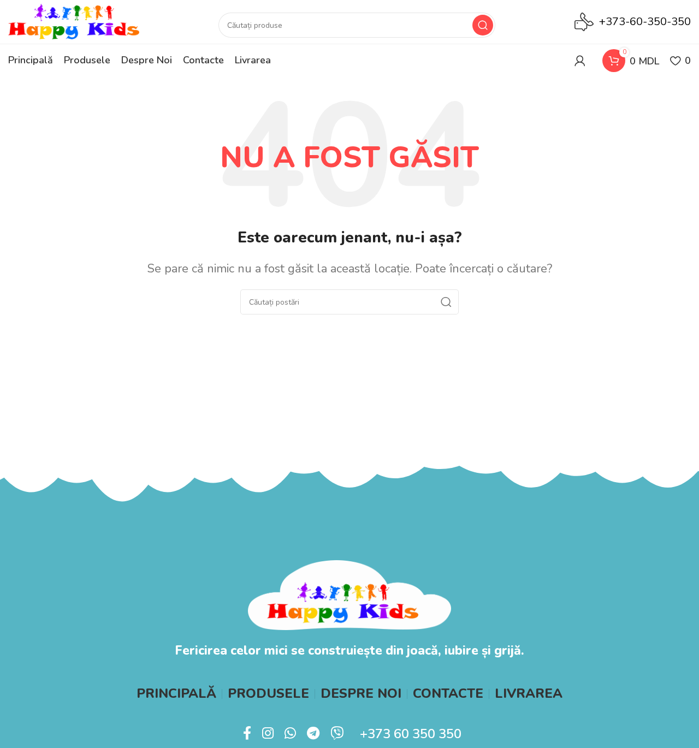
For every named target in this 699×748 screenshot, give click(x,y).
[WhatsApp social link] (290, 733)
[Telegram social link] (313, 733)
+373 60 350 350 (410, 734)
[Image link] (349, 594)
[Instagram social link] (268, 733)
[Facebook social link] (247, 733)
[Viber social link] (337, 733)
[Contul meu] (580, 61)
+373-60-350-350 (645, 21)
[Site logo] (73, 21)
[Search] (482, 25)
